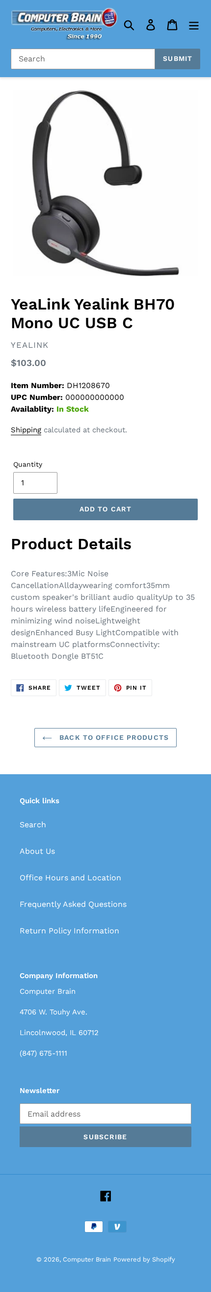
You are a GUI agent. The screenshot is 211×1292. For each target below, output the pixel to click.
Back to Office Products (113, 737)
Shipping (26, 429)
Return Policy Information (69, 930)
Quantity (27, 464)
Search (33, 824)
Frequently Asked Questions (73, 904)
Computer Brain (87, 1259)
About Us (37, 851)
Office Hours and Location (70, 877)
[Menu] (194, 24)
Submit (177, 58)
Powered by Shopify (144, 1259)
